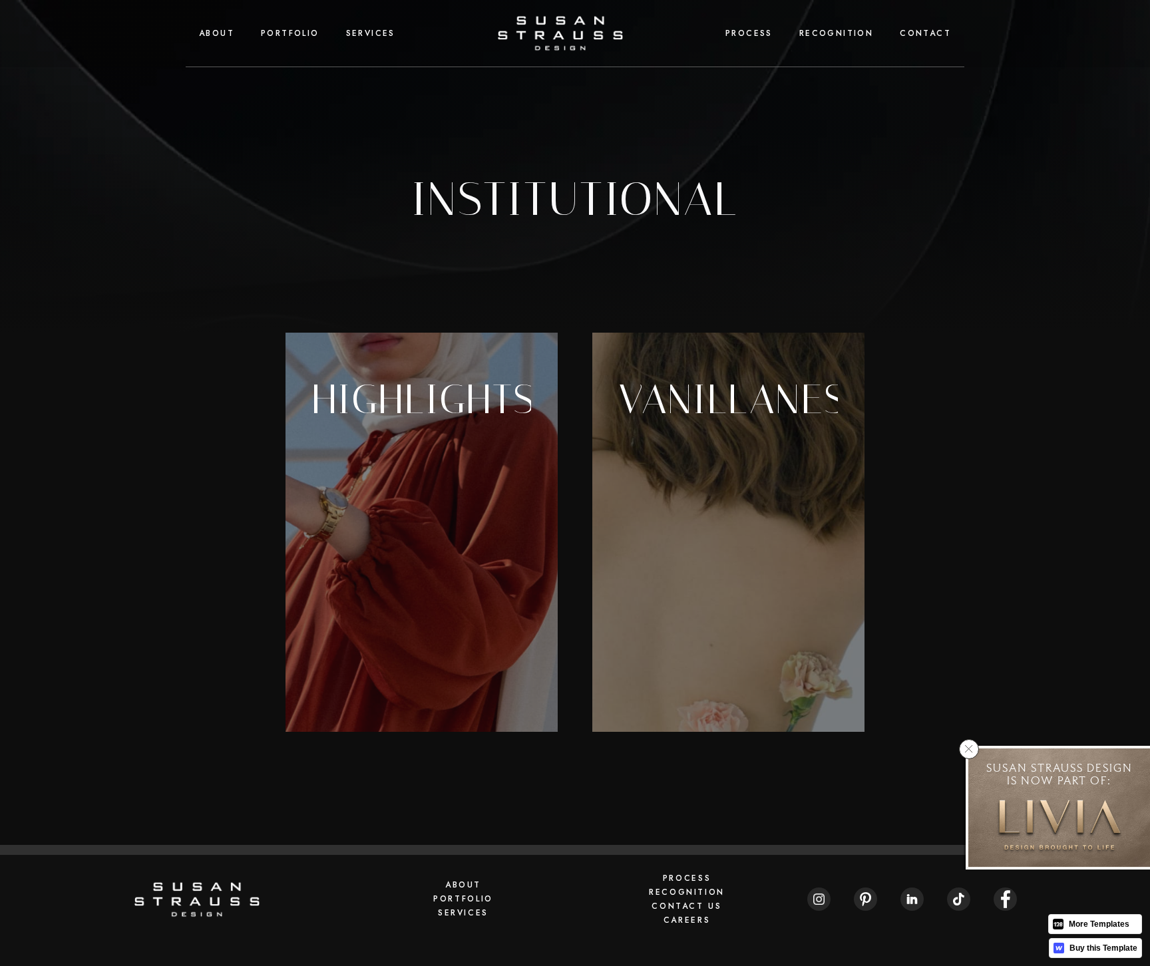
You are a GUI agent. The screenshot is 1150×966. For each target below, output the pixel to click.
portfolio (290, 33)
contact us (686, 906)
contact (925, 33)
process (749, 33)
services (370, 33)
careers (687, 920)
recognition (836, 33)
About (216, 33)
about (463, 885)
